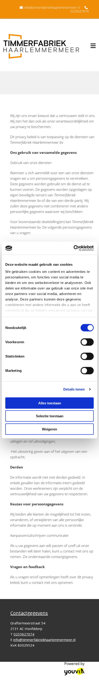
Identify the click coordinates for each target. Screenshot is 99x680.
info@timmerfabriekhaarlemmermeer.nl (52, 7)
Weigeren (49, 429)
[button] (92, 45)
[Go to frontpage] (41, 46)
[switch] (87, 342)
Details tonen (74, 389)
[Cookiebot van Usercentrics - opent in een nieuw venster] (73, 248)
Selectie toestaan (49, 416)
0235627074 (79, 11)
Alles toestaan (49, 403)
